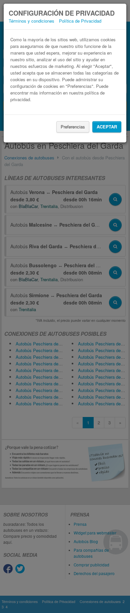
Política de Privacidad (80, 21)
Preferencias (73, 126)
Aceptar (107, 126)
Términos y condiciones (31, 21)
